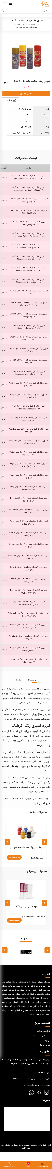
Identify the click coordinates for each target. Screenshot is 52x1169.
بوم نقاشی (15, 787)
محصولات (18, 25)
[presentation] (44, 842)
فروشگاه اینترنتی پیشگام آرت (31, 25)
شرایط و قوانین (43, 1031)
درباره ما (46, 1040)
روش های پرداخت (41, 1036)
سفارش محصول (26, 93)
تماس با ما (45, 1045)
